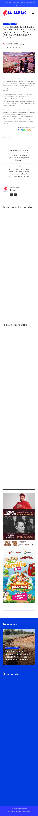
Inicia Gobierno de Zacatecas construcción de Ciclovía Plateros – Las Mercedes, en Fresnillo (18, 237)
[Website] (15, 194)
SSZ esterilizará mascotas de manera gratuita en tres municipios (18, 316)
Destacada (6, 23)
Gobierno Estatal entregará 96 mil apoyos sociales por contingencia (18, 381)
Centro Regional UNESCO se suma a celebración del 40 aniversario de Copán (18, 355)
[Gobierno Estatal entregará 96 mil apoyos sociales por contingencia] (16, 369)
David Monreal (8, 137)
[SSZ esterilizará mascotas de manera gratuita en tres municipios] (16, 304)
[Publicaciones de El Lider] (3, 708)
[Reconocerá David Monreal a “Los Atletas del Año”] (16, 447)
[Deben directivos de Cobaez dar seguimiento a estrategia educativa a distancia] (16, 472)
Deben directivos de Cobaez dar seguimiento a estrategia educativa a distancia (19, 486)
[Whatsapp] (24, 130)
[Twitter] (22, 130)
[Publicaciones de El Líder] (4, 44)
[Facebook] (16, 5)
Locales (13, 23)
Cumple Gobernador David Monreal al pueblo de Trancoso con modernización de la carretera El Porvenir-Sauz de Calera (17, 432)
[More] (29, 130)
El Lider (7, 708)
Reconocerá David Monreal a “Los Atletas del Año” (17, 458)
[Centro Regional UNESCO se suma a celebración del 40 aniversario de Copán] (16, 343)
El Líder (9, 44)
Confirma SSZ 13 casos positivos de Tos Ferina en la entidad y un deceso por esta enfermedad (17, 406)
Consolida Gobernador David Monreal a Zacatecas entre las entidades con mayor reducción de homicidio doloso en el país (19, 289)
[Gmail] (27, 130)
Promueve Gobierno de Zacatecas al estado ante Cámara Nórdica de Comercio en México (19, 263)
